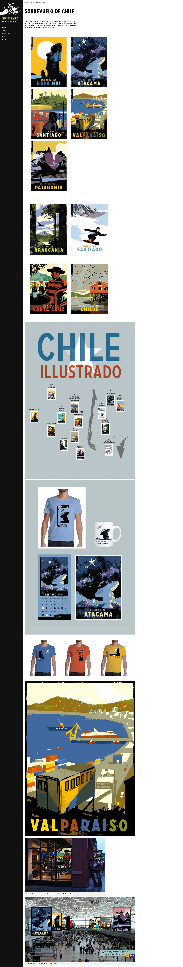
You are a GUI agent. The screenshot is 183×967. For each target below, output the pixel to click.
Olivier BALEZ (6, 33)
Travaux (4, 30)
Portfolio (5, 37)
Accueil (4, 27)
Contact (4, 40)
